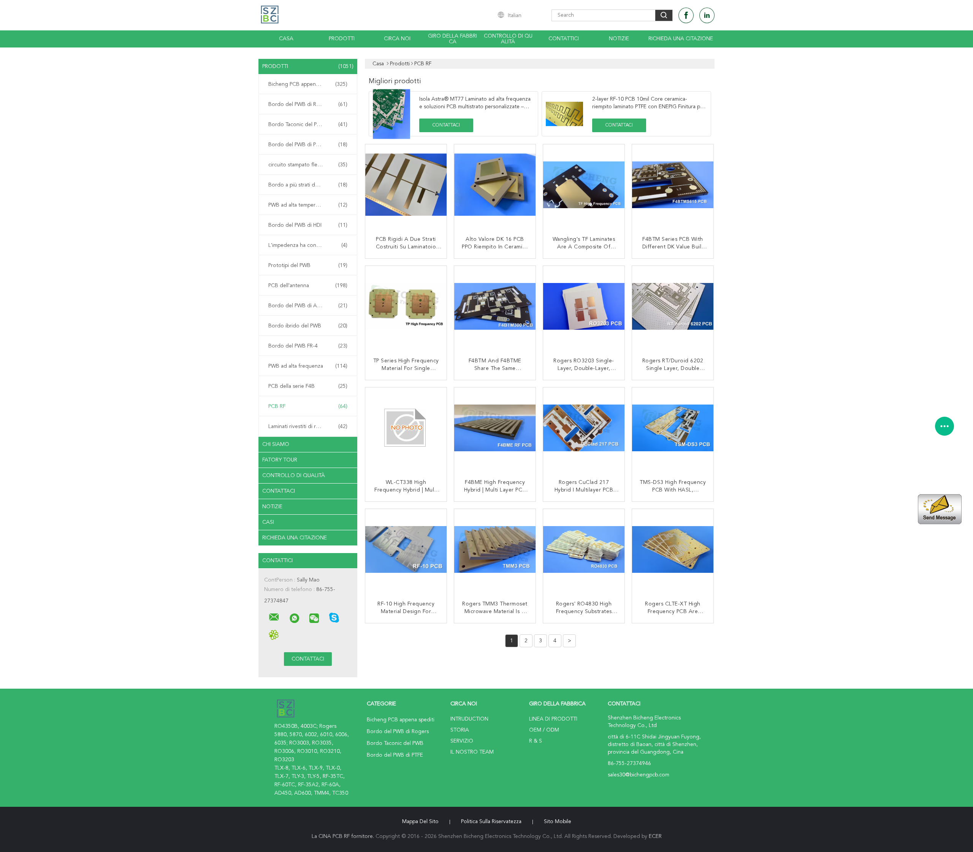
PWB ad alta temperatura (307, 205)
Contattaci (278, 491)
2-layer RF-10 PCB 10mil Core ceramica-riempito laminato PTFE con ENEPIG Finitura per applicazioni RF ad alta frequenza (648, 106)
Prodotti (342, 38)
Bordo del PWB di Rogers (307, 104)
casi (268, 522)
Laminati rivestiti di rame (307, 426)
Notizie (619, 38)
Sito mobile (557, 821)
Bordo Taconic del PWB (307, 124)
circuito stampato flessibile (307, 165)
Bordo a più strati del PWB (307, 185)
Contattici (563, 38)
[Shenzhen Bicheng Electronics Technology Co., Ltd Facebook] (686, 15)
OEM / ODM (544, 730)
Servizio (461, 741)
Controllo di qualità (508, 38)
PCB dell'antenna (307, 285)
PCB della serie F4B (307, 386)
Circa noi (397, 38)
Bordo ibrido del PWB (307, 326)
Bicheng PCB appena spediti (307, 84)
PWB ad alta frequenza (307, 366)
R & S (535, 741)
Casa (286, 38)
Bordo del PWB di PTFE (307, 144)
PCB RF (307, 406)
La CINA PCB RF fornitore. (344, 836)
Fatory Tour (279, 460)
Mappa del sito (420, 821)
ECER (655, 836)
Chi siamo (275, 444)
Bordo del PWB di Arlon (307, 305)
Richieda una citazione (680, 38)
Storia (459, 730)
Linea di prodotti (553, 719)
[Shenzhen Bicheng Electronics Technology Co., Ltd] (274, 617)
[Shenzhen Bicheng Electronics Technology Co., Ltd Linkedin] (707, 15)
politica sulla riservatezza (491, 821)
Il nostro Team (472, 752)
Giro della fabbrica (452, 38)
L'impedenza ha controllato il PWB (309, 245)
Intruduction (469, 719)
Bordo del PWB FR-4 (307, 346)
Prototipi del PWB (307, 265)
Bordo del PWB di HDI (307, 225)
